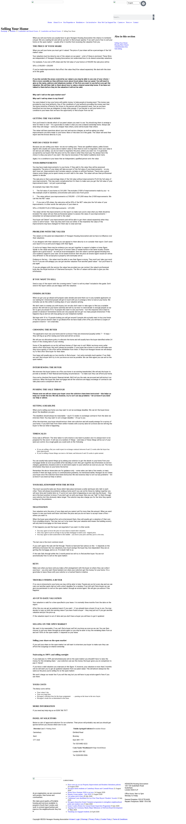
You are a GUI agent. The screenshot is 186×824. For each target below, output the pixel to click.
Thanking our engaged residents (78, 812)
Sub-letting (118, 49)
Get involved (90, 22)
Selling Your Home (121, 43)
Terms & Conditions (120, 819)
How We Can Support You (107, 22)
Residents (79, 22)
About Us (56, 22)
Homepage (4, 31)
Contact (135, 22)
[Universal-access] (143, 3)
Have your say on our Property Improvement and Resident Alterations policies (94, 785)
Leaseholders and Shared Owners (28, 31)
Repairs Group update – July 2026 (79, 794)
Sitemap (84, 819)
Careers (120, 22)
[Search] (153, 17)
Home (50, 22)
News (128, 22)
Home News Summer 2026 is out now (81, 792)
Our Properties (68, 22)
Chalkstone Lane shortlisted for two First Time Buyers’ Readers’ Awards (92, 798)
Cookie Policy (106, 819)
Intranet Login (74, 819)
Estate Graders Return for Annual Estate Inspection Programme (89, 806)
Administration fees (121, 47)
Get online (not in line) (75, 796)
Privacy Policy (94, 819)
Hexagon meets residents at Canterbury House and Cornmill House (90, 788)
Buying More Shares (122, 45)
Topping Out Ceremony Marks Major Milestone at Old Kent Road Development (95, 808)
